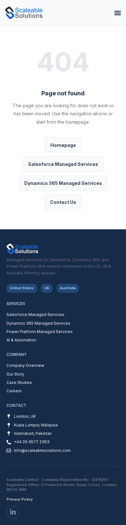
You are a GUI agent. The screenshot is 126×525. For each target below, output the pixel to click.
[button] (117, 12)
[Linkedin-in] (12, 512)
